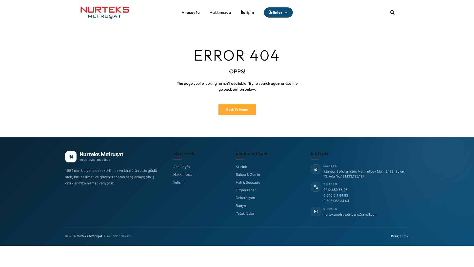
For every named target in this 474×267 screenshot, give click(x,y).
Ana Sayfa (181, 167)
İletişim (178, 182)
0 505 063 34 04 (336, 201)
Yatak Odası (245, 213)
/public (400, 236)
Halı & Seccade (248, 182)
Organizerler (246, 190)
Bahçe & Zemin (248, 174)
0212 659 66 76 (335, 190)
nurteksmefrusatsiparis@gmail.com (350, 214)
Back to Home (237, 109)
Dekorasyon (245, 198)
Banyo (241, 205)
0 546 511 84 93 (335, 195)
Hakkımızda (182, 174)
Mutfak (241, 167)
